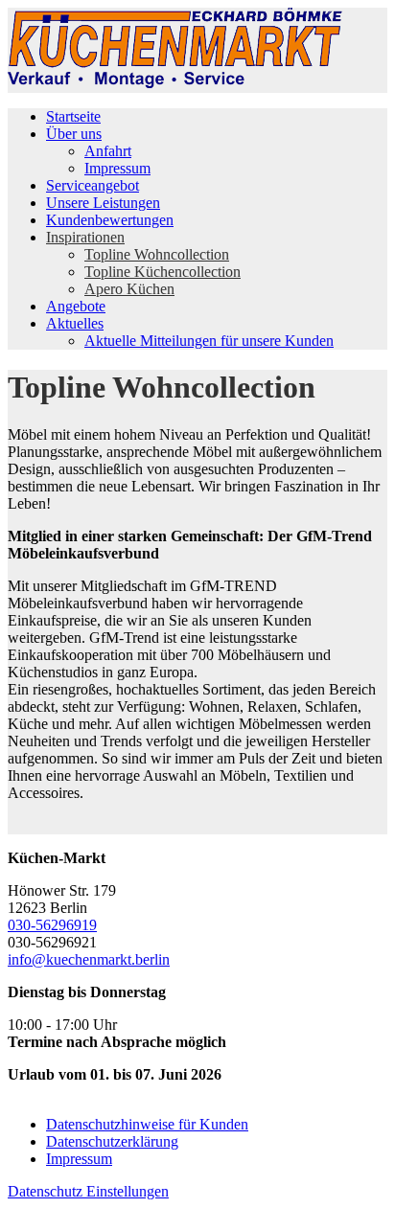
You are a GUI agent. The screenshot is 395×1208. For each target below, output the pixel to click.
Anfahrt (107, 151)
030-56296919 (52, 925)
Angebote (75, 306)
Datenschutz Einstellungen (88, 1191)
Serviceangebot (92, 185)
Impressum (117, 168)
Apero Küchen (129, 289)
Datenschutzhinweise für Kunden (147, 1124)
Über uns (74, 133)
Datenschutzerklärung (112, 1141)
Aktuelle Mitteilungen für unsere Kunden (209, 340)
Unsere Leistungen (103, 202)
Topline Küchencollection (162, 271)
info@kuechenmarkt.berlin (89, 959)
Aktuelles (75, 323)
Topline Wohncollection (156, 254)
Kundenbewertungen (110, 220)
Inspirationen (85, 237)
